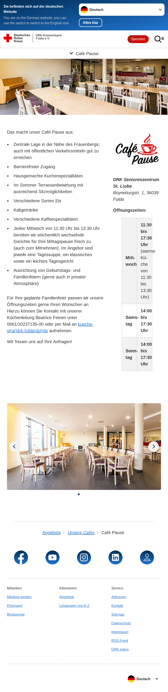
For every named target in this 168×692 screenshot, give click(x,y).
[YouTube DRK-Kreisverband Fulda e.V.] (53, 557)
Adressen (118, 597)
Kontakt (117, 606)
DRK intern (120, 649)
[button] (79, 494)
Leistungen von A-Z (74, 606)
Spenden (138, 39)
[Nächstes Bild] (14, 446)
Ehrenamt (14, 606)
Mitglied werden (19, 597)
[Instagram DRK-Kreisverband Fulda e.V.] (84, 557)
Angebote (66, 597)
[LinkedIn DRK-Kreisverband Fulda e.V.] (115, 557)
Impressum (119, 632)
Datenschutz (121, 623)
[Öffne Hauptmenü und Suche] (159, 39)
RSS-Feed (119, 641)
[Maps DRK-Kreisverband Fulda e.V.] (147, 557)
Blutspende (16, 614)
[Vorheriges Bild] (153, 446)
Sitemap (117, 614)
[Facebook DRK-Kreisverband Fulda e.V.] (21, 557)
